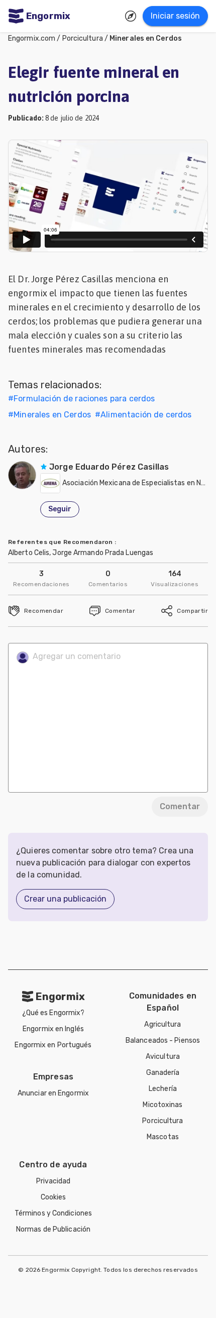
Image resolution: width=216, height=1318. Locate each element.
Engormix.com (31, 38)
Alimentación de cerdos (145, 414)
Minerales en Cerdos (146, 38)
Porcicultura (82, 38)
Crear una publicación (65, 899)
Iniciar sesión (175, 16)
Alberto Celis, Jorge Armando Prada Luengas (80, 552)
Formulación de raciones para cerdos (84, 398)
